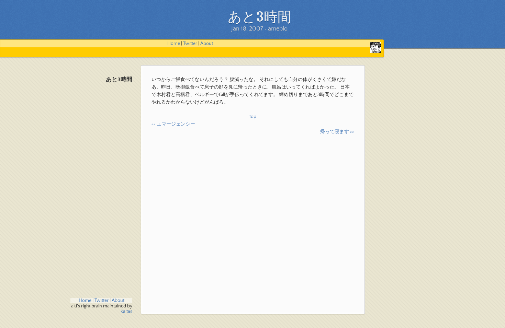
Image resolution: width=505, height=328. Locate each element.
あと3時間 (119, 80)
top (252, 116)
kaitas (126, 311)
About (206, 43)
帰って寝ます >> (337, 131)
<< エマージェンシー (173, 124)
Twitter (190, 43)
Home (173, 43)
